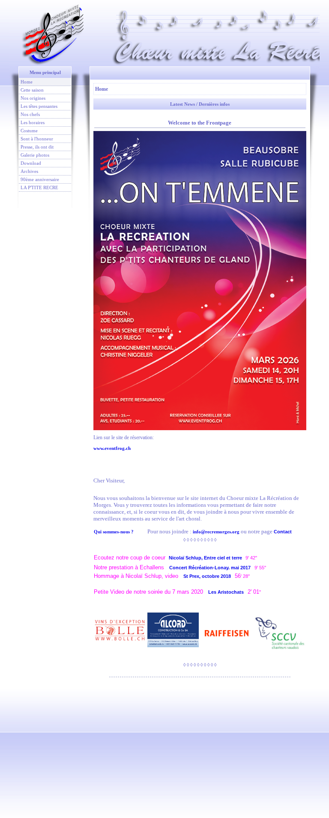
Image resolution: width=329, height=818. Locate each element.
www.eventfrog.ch (112, 448)
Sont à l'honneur (37, 138)
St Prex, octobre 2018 (209, 576)
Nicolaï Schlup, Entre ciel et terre (205, 557)
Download (31, 163)
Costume (29, 130)
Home (27, 81)
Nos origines (33, 98)
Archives (29, 171)
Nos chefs (30, 114)
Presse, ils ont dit (37, 146)
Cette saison (32, 89)
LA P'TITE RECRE (39, 187)
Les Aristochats (226, 592)
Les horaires (33, 122)
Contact (283, 531)
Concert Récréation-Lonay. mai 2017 (211, 567)
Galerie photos (35, 155)
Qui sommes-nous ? (114, 531)
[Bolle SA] (120, 629)
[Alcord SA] (173, 629)
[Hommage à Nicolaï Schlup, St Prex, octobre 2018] (246, 592)
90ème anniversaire (40, 179)
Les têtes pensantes (39, 106)
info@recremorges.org (216, 531)
